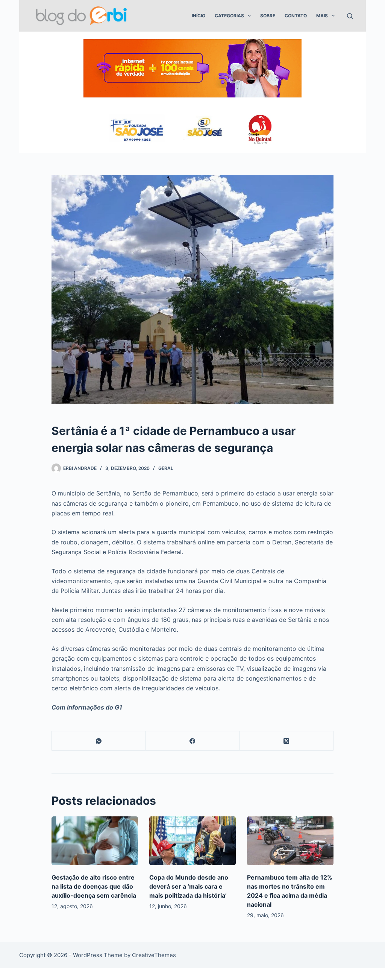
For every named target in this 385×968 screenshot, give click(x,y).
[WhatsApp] (99, 741)
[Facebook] (193, 741)
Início (198, 15)
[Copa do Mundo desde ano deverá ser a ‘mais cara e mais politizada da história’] (192, 840)
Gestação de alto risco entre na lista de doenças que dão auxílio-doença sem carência (94, 886)
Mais (322, 15)
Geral (165, 468)
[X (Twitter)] (286, 741)
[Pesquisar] (350, 16)
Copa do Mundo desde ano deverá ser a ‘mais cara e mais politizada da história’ (188, 886)
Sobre (267, 15)
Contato (296, 15)
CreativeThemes (154, 955)
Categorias (229, 15)
